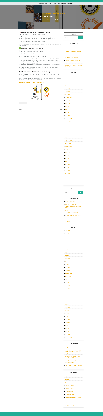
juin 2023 (67, 155)
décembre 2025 (68, 97)
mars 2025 (67, 112)
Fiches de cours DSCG (69, 388)
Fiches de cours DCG (69, 385)
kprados (49, 19)
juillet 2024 (67, 124)
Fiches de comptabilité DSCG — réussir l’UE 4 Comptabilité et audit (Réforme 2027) (73, 51)
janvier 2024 (67, 134)
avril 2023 (67, 161)
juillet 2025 (67, 103)
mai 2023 (67, 158)
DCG (66, 382)
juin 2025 (67, 106)
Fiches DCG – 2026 (52, 3)
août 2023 (67, 149)
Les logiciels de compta (70, 394)
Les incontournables (69, 391)
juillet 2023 (67, 152)
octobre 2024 (68, 121)
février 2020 (67, 176)
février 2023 (67, 167)
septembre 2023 (68, 146)
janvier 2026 (67, 94)
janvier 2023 (67, 170)
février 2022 (67, 173)
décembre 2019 (68, 183)
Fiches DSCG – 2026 (62, 3)
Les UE (66, 402)
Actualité (67, 376)
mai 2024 (67, 128)
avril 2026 (67, 85)
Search (80, 37)
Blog (46, 3)
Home (39, 13)
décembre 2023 (68, 137)
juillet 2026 (67, 75)
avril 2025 (67, 109)
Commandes (70, 3)
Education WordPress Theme (51, 413)
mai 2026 (67, 82)
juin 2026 (67, 79)
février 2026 (67, 91)
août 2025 (67, 100)
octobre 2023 (68, 143)
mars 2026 (67, 88)
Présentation (41, 3)
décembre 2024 (68, 118)
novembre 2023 (68, 140)
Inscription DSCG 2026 (70, 46)
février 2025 (67, 115)
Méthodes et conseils (69, 405)
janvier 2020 (67, 179)
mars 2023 (67, 164)
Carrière (67, 379)
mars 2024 (67, 131)
